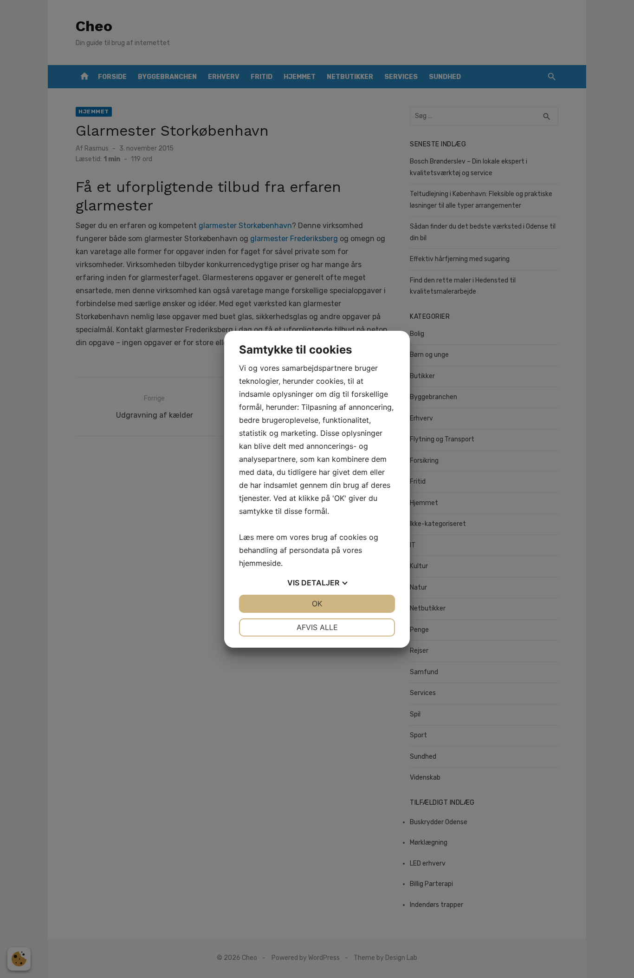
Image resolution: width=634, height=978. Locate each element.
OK (317, 603)
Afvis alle (317, 627)
